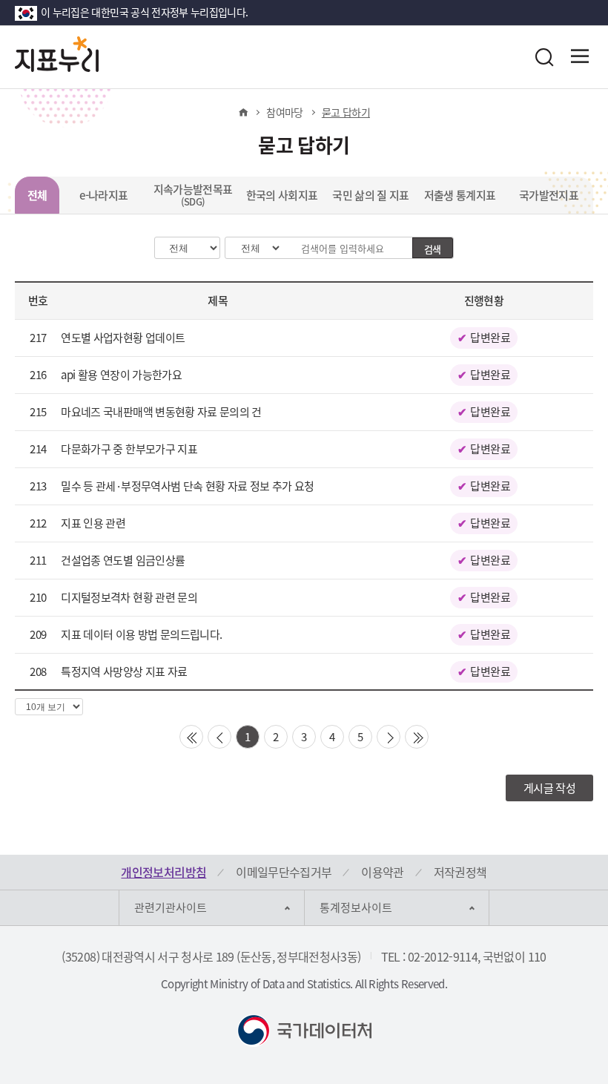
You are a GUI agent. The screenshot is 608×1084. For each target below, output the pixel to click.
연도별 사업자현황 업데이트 (123, 337)
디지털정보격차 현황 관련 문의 (129, 597)
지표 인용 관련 (93, 523)
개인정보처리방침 (163, 872)
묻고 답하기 (346, 112)
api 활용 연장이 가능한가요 (121, 375)
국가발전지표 (548, 195)
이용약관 (382, 872)
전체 (37, 195)
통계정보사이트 (356, 907)
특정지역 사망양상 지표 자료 (124, 671)
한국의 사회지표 (282, 195)
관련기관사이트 (170, 907)
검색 (432, 249)
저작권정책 (460, 872)
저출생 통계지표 (460, 195)
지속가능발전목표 (193, 194)
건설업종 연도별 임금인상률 (123, 560)
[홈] (243, 112)
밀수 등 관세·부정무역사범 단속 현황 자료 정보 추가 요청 (187, 486)
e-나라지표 (103, 195)
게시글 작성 (549, 788)
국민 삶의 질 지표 (370, 195)
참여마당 (284, 112)
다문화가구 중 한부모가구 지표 (129, 449)
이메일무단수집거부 (283, 872)
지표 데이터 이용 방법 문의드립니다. (141, 634)
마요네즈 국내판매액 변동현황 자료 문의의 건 (161, 412)
